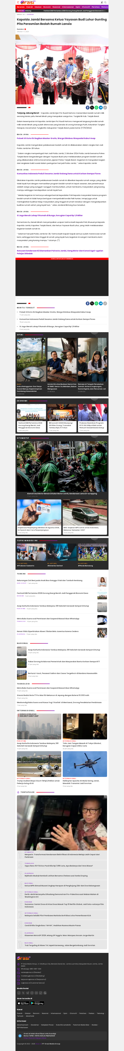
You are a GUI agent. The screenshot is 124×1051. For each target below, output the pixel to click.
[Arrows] (18, 357)
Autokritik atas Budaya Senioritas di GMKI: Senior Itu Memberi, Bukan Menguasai (62, 386)
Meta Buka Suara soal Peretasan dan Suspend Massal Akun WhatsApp (48, 618)
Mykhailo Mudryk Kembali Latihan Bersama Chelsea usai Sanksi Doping (56, 876)
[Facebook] (88, 108)
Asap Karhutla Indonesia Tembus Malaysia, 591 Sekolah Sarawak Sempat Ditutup (53, 606)
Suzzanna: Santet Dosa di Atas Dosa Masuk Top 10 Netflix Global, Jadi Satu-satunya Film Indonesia (64, 905)
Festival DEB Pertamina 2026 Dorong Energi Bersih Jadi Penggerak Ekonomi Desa (44, 11)
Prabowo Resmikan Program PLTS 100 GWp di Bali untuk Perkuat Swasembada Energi (91, 425)
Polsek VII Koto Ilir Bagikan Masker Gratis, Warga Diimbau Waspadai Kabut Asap (56, 138)
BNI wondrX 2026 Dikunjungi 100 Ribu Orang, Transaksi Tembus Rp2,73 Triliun (61, 425)
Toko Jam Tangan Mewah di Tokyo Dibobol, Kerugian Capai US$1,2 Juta (82, 744)
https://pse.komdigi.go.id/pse (35, 1038)
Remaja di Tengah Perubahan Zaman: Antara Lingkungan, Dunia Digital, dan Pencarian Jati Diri (92, 387)
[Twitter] (92, 108)
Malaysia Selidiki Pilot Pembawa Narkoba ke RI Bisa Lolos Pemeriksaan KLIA (58, 915)
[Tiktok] (41, 993)
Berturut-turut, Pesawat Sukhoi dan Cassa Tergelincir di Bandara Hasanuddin (62, 673)
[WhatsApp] (96, 108)
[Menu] (18, 2)
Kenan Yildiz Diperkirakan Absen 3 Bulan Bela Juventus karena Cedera (47, 631)
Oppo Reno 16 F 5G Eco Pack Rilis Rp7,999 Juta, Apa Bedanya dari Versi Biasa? (59, 866)
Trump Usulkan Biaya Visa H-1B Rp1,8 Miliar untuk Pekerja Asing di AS (38, 782)
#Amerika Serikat (55, 566)
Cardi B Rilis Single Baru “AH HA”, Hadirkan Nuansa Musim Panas (53, 925)
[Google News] (45, 993)
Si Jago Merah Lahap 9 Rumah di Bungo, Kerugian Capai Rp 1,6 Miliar (50, 215)
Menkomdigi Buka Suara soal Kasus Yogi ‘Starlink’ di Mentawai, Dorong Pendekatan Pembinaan (59, 702)
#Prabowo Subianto (25, 566)
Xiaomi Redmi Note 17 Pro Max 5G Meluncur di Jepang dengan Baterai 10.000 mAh (53, 695)
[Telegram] (101, 108)
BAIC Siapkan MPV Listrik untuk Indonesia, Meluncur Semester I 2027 (81, 528)
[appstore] (23, 1005)
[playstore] (37, 1005)
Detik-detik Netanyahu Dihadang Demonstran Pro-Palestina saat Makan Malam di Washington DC (61, 895)
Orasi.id (38, 1044)
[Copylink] (105, 108)
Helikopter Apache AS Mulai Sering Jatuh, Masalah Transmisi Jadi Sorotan (81, 782)
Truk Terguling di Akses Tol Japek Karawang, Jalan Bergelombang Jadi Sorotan (60, 945)
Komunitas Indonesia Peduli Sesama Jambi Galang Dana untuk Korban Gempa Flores (59, 173)
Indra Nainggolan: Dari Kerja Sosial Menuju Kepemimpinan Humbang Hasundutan (29, 388)
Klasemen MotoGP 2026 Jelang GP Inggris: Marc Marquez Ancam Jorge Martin (59, 935)
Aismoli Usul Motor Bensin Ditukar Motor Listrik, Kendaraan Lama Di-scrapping (62, 493)
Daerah (30, 14)
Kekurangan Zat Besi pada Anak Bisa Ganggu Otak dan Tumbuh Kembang (49, 580)
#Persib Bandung (85, 566)
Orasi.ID (21, 14)
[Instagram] (32, 993)
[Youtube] (36, 993)
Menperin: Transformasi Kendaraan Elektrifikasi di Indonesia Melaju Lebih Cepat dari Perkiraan (62, 855)
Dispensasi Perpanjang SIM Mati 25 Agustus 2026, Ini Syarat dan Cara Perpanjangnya (38, 528)
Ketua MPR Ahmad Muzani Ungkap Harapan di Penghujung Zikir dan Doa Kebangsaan (62, 885)
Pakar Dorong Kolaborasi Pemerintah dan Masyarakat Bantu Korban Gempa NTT (64, 661)
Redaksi (20, 29)
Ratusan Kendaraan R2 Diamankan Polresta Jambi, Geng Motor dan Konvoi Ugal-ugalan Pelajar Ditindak (60, 252)
